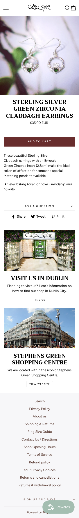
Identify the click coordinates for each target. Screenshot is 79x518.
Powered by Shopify (39, 512)
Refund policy (39, 462)
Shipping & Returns (39, 424)
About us (40, 416)
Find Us (39, 299)
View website (39, 384)
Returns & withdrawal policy (39, 485)
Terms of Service (39, 454)
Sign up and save (39, 499)
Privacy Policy (39, 409)
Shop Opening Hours (40, 447)
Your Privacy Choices (40, 470)
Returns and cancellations (39, 477)
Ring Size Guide (39, 432)
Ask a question (39, 206)
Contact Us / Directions (39, 439)
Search (39, 401)
